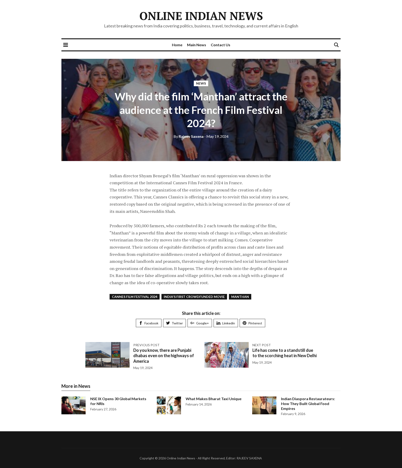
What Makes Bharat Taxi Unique (213, 398)
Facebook (151, 323)
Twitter (177, 323)
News (201, 83)
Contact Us (220, 45)
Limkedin (228, 323)
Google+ (202, 323)
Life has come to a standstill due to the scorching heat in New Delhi (284, 353)
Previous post (146, 345)
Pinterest (255, 323)
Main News (196, 45)
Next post (261, 345)
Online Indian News (201, 15)
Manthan (240, 297)
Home (177, 45)
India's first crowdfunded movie (194, 297)
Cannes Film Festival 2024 (134, 297)
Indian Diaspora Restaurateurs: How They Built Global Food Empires (308, 403)
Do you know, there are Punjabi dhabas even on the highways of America (163, 356)
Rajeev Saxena (189, 136)
